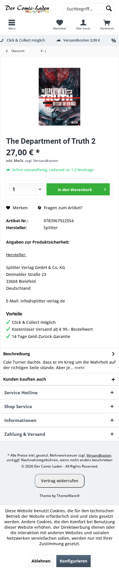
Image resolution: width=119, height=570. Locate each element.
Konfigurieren (73, 561)
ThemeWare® (68, 495)
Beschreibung (16, 353)
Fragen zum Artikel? (62, 207)
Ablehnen (41, 561)
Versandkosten (98, 455)
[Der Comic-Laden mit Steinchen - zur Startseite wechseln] (29, 8)
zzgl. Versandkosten (41, 160)
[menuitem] (12, 24)
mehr (79, 367)
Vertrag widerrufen (59, 480)
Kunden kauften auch (24, 379)
